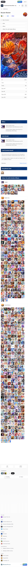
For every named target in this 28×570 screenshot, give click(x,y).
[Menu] (26, 5)
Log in (25, 1)
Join (13, 473)
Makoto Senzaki (23, 163)
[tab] (7, 477)
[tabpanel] (14, 495)
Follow (3, 1)
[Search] (22, 5)
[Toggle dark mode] (19, 6)
